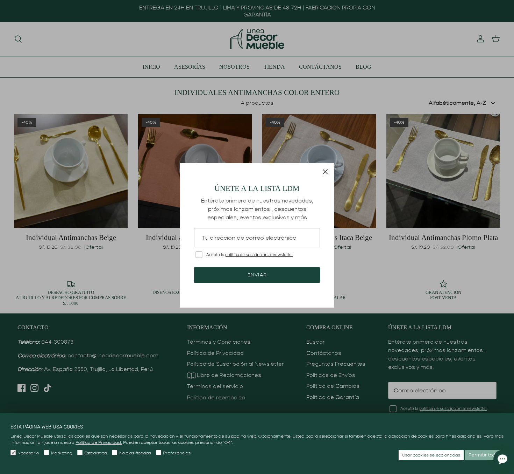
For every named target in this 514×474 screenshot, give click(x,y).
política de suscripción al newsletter (259, 254)
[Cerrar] (325, 171)
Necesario (28, 452)
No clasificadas (135, 452)
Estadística (95, 452)
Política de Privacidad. (99, 442)
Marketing (61, 452)
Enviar (257, 275)
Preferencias (177, 452)
